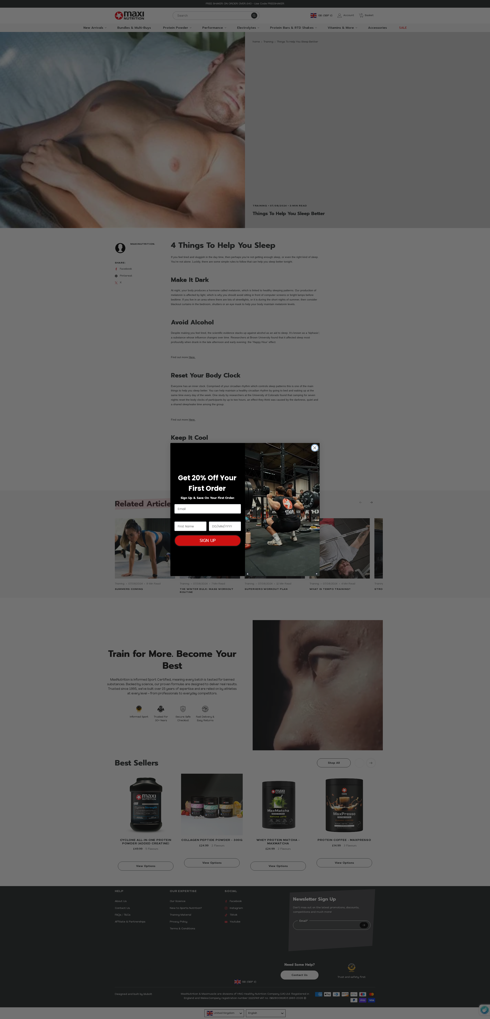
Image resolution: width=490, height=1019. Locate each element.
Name (179, 518)
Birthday (216, 518)
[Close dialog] (314, 447)
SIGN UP (208, 540)
